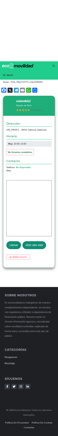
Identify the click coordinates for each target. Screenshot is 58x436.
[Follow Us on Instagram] (21, 386)
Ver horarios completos (20, 152)
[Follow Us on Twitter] (14, 386)
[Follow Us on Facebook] (7, 386)
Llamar (13, 245)
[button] (53, 65)
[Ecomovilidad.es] (18, 65)
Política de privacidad (17, 422)
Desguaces (11, 357)
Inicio (6, 82)
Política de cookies (42, 422)
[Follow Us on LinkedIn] (27, 386)
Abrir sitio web (34, 245)
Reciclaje (10, 363)
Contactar (29, 427)
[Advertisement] (29, 31)
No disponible (23, 167)
